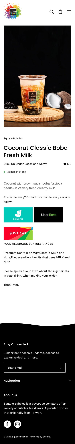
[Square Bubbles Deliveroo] (18, 221)
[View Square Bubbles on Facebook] (7, 424)
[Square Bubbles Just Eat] (18, 239)
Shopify (46, 436)
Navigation (12, 381)
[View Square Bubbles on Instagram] (17, 424)
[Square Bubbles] (13, 12)
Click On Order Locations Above (25, 164)
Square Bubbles (20, 436)
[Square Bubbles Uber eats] (48, 221)
